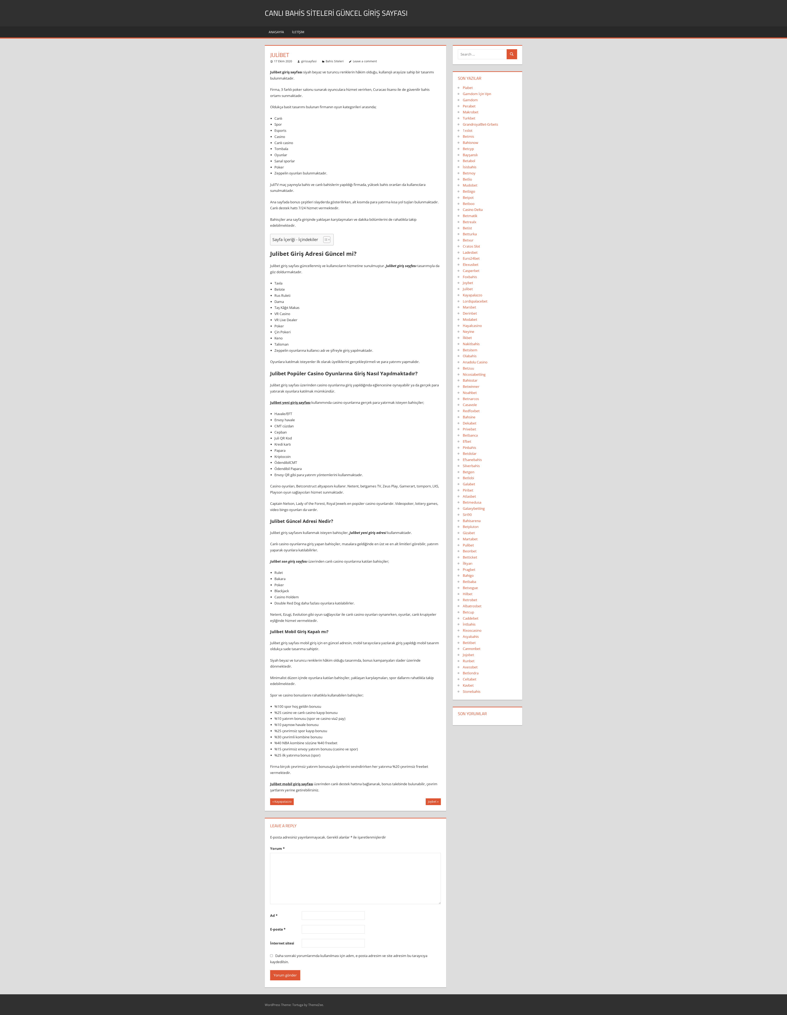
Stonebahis (471, 691)
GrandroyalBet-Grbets (480, 124)
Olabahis (470, 356)
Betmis (468, 136)
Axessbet (470, 667)
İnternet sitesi (282, 943)
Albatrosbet (472, 606)
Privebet (469, 429)
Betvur (468, 240)
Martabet (470, 539)
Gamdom (470, 100)
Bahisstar (470, 380)
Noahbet (470, 392)
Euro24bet (471, 258)
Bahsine (469, 417)
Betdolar (470, 453)
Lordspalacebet (475, 301)
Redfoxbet (471, 411)
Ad (273, 915)
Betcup (468, 612)
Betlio (467, 179)
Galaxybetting (474, 508)
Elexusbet (470, 264)
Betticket (470, 557)
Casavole (470, 404)
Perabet (469, 106)
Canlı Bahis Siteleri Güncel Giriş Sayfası (336, 13)
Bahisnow (470, 142)
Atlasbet (469, 496)
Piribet (468, 490)
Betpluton (471, 526)
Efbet (467, 441)
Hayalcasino (472, 325)
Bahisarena (472, 520)
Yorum (277, 848)
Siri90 (467, 514)
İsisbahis (469, 167)
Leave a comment (365, 61)
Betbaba (469, 581)
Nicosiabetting (474, 374)
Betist (467, 228)
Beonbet (470, 551)
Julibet (468, 289)
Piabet (468, 87)
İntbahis (469, 624)
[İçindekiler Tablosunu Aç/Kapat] (324, 239)
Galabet (469, 484)
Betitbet (469, 642)
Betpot (468, 197)
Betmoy (469, 173)
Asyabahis (471, 636)
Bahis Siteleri (335, 61)
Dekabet (469, 423)
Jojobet (468, 654)
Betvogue (470, 587)
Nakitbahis (471, 343)
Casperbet (471, 270)
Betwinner (471, 386)
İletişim (298, 32)
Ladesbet (470, 252)
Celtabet (469, 679)
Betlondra (471, 673)
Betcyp (468, 148)
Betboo (468, 203)
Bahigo (468, 575)
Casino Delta (473, 209)
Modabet (470, 319)
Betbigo (469, 191)
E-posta (277, 929)
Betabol (469, 160)
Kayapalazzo (282, 802)
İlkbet (467, 337)
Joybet (432, 802)
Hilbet (467, 594)
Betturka (470, 234)
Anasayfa (276, 32)
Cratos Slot (471, 246)
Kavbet (468, 685)
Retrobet (470, 599)
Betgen (468, 472)
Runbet (468, 661)
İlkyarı (467, 563)
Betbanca (470, 435)
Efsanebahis (472, 459)
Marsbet (469, 307)
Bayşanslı (470, 154)
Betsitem (470, 350)
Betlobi (468, 478)
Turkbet (469, 118)
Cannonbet (471, 648)
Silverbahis (471, 465)
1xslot (467, 130)
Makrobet (470, 112)
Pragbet (469, 569)
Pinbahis (469, 447)
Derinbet (470, 313)
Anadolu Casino (475, 362)
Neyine (468, 331)
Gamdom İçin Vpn (477, 93)
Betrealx (469, 222)
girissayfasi (309, 61)
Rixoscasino (472, 630)
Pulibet (468, 545)
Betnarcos (471, 398)
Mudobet (470, 185)
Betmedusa (472, 502)
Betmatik (470, 215)
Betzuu (468, 368)
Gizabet (469, 532)
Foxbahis (470, 276)
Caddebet (470, 618)
